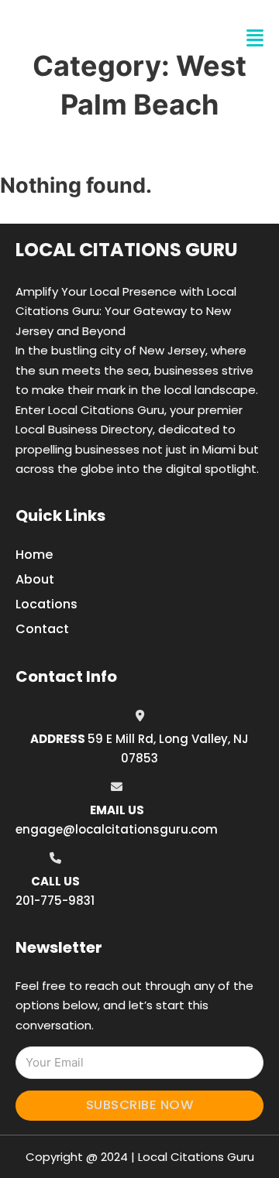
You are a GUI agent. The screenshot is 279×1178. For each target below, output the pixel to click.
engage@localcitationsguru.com (117, 829)
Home (34, 554)
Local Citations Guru (127, 249)
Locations (47, 604)
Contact (42, 629)
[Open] (255, 38)
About (35, 579)
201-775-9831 (55, 900)
